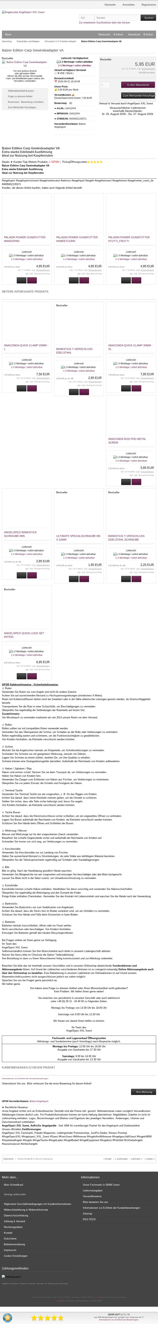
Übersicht (8, 1159)
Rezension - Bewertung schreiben (26, 102)
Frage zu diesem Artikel (20, 96)
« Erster (107, 1159)
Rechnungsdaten (13, 1227)
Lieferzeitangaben (93, 1190)
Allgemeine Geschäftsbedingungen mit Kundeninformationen (37, 1204)
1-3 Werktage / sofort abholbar (74, 65)
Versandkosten (148, 69)
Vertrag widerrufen (15, 1194)
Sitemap (87, 1213)
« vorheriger (121, 1159)
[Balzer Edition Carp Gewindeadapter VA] (25, 65)
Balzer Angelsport (39, 1101)
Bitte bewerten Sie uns (95, 1202)
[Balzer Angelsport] (68, 132)
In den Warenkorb (138, 84)
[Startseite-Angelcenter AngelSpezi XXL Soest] (27, 12)
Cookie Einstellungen (15, 1255)
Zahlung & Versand (14, 1221)
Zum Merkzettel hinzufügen (138, 95)
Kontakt (8, 1232)
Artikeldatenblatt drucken (21, 91)
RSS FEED (89, 1219)
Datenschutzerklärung (16, 1215)
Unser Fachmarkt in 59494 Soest (101, 1184)
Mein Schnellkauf (13, 1184)
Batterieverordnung (14, 1244)
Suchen (148, 17)
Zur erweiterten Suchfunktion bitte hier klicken (104, 22)
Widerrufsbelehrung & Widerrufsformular (26, 1209)
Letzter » (150, 1159)
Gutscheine (10, 1238)
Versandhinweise (92, 1196)
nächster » (136, 1159)
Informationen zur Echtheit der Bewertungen (119, 1320)
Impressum (10, 1250)
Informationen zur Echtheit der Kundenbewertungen (25, 1078)
